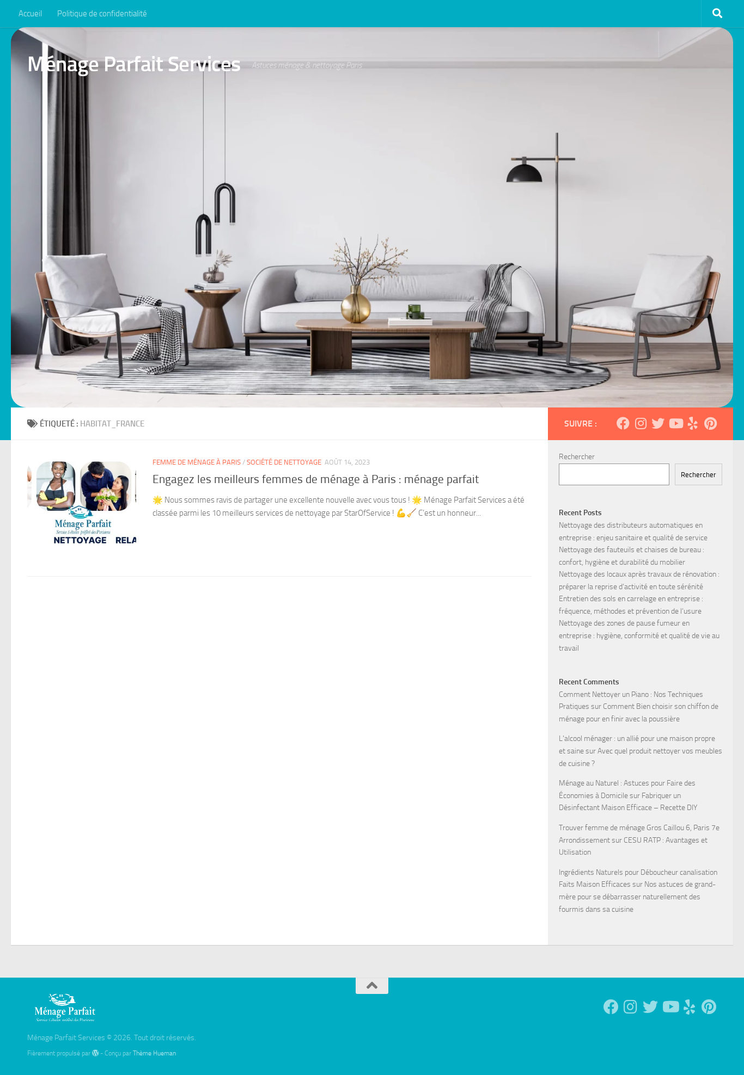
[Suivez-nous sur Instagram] (640, 423)
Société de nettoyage (284, 462)
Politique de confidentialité (102, 13)
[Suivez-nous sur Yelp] (692, 423)
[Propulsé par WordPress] (95, 1053)
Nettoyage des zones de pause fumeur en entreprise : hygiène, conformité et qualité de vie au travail (639, 635)
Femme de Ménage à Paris (197, 462)
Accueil (30, 13)
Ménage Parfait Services (134, 64)
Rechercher (577, 456)
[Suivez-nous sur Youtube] (675, 423)
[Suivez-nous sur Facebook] (623, 423)
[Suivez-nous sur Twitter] (657, 423)
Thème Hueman (154, 1053)
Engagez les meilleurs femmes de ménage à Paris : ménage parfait (316, 479)
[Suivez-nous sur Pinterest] (710, 423)
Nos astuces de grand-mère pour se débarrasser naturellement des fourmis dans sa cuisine (637, 896)
